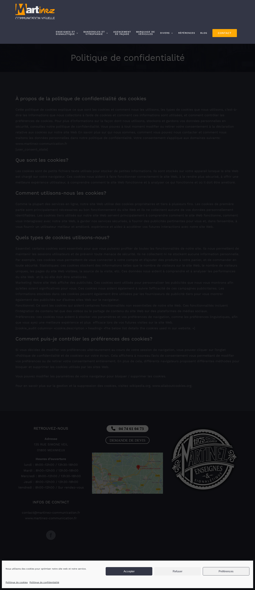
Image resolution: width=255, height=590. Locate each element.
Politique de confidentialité (44, 582)
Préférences (226, 571)
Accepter (129, 571)
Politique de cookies (17, 582)
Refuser (177, 571)
